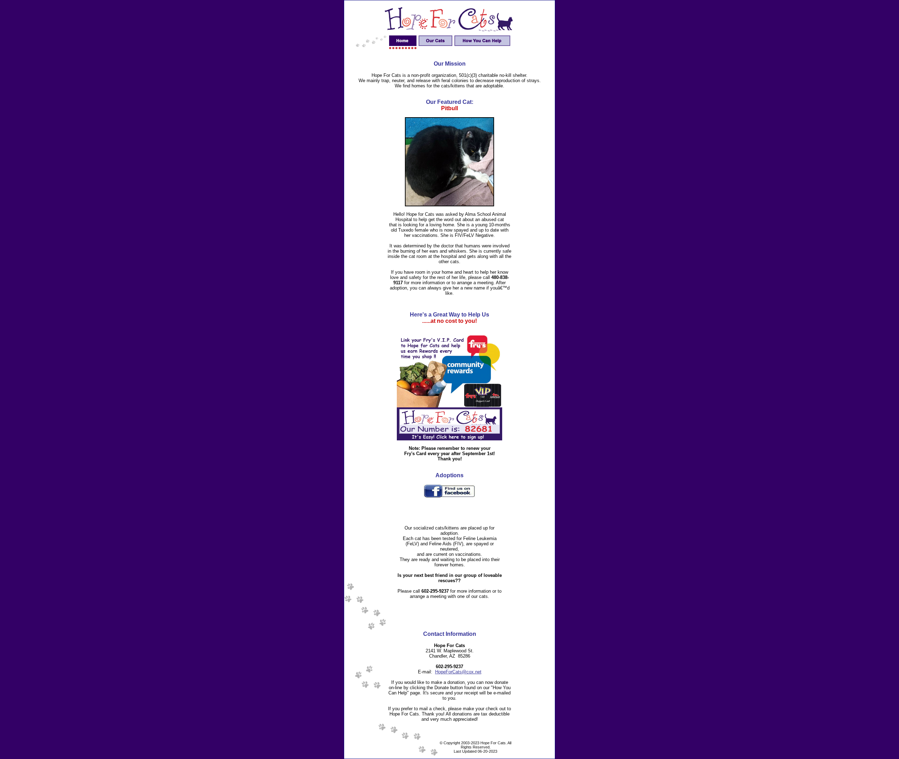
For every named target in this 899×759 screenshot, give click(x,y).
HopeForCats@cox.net (458, 671)
